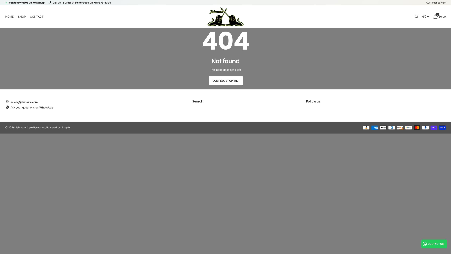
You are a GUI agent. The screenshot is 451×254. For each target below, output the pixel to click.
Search (197, 101)
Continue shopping (225, 80)
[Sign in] (425, 17)
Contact (37, 16)
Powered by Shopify (58, 127)
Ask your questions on (32, 107)
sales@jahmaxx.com (24, 102)
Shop (22, 16)
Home (9, 16)
